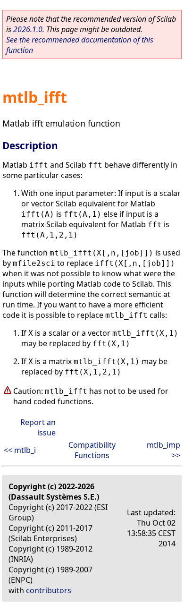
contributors (48, 590)
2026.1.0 (27, 29)
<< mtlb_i (20, 450)
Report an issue (38, 427)
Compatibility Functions (92, 450)
